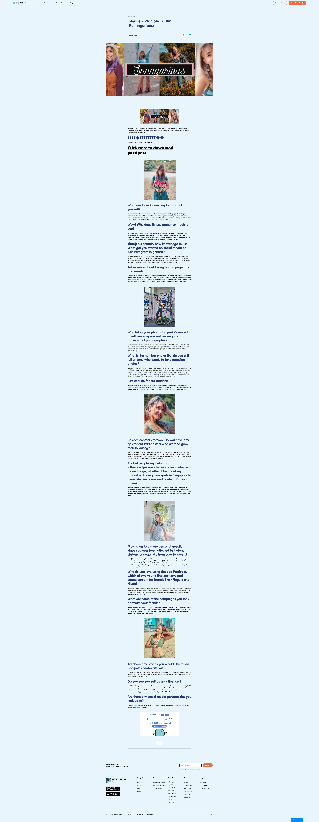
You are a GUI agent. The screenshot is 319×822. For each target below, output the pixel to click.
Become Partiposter (62, 3)
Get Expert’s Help (280, 3)
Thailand (173, 802)
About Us (139, 782)
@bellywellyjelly (169, 705)
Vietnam (173, 799)
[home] (18, 3)
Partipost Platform (157, 788)
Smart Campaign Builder (159, 785)
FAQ (138, 788)
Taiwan (172, 784)
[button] (29, 3)
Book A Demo (202, 782)
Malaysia (173, 790)
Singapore (173, 781)
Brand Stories (187, 788)
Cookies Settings (150, 814)
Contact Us (140, 785)
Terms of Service (139, 814)
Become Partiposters (204, 788)
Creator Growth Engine (159, 782)
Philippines (173, 793)
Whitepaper (187, 797)
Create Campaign (203, 785)
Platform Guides (188, 791)
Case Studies (187, 794)
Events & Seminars (188, 785)
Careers (139, 791)
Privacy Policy (130, 814)
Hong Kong (173, 796)
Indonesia (173, 787)
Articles (186, 782)
